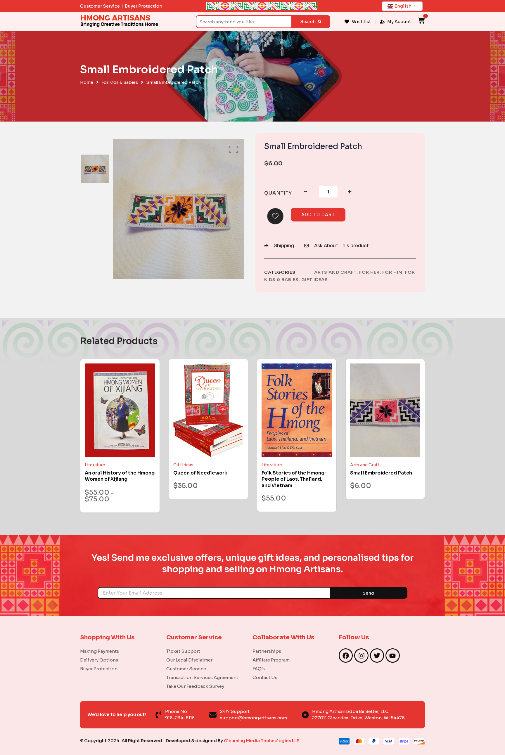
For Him (392, 272)
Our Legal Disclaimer (189, 660)
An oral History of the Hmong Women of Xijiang (120, 476)
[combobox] (243, 21)
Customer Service (186, 668)
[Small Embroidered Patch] (385, 410)
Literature (95, 464)
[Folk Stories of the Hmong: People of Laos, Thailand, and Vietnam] (297, 410)
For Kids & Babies (119, 82)
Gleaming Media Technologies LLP (261, 740)
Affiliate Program (271, 660)
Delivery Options (99, 660)
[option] (95, 169)
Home (86, 82)
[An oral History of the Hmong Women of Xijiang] (120, 410)
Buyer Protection (98, 668)
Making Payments (99, 651)
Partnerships (266, 651)
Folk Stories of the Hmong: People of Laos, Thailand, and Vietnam (294, 479)
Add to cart (318, 214)
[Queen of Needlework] (208, 410)
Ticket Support (183, 651)
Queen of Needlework (200, 473)
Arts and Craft (335, 272)
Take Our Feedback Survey (195, 686)
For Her (369, 272)
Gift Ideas (314, 279)
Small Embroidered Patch (381, 473)
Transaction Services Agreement (202, 677)
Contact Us (264, 677)
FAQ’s (258, 668)
